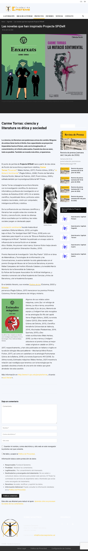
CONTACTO (69, 16)
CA (81, 1)
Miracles (5, 287)
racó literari (7, 378)
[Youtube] (72, 524)
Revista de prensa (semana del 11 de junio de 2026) (77, 189)
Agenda (9, 22)
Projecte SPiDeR (68, 126)
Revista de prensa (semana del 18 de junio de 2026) (77, 180)
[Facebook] (36, 107)
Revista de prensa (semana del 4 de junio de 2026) (78, 198)
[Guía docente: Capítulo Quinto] (64, 256)
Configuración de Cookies (61, 548)
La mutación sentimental (11, 227)
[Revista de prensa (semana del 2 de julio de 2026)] (73, 140)
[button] (83, 16)
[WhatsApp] (41, 107)
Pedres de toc (35, 284)
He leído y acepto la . (19, 454)
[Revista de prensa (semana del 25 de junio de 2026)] (64, 170)
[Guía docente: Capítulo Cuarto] (64, 247)
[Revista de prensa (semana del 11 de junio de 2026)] (64, 189)
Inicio (3, 22)
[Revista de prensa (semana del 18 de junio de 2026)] (64, 180)
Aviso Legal (21, 548)
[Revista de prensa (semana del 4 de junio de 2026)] (64, 198)
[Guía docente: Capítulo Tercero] (64, 237)
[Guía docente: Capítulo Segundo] (64, 228)
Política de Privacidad (26, 454)
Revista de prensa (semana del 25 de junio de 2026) (77, 170)
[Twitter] (46, 107)
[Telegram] (52, 107)
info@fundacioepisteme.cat (44, 535)
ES (85, 1)
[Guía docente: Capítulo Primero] (64, 219)
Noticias (59, 16)
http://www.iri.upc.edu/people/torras (32, 375)
